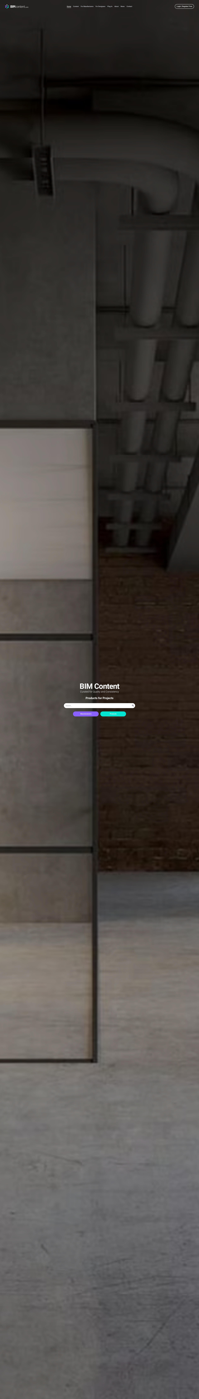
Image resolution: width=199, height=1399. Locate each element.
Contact (129, 6)
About (116, 6)
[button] (76, 6)
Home (69, 6)
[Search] (133, 706)
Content (76, 6)
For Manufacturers (87, 6)
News (123, 6)
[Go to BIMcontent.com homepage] (18, 6)
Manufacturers (85, 714)
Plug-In (109, 6)
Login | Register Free (184, 6)
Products (113, 714)
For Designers (100, 6)
